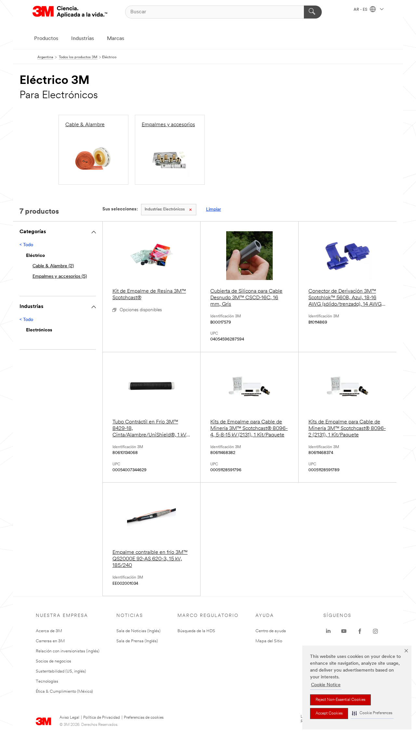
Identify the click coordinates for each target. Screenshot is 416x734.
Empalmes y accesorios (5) (59, 276)
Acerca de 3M (49, 631)
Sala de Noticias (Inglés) (138, 631)
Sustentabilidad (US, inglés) (61, 671)
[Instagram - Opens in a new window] (375, 631)
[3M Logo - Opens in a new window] (69, 12)
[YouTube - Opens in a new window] (344, 631)
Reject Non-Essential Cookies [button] (340, 700)
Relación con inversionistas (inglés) (67, 651)
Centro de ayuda (270, 631)
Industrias (82, 38)
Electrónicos (165, 209)
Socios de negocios (53, 661)
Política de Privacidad (101, 718)
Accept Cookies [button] (329, 713)
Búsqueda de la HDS (196, 631)
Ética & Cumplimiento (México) (64, 691)
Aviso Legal (69, 718)
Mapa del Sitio (268, 641)
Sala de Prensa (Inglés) (137, 641)
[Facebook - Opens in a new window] (360, 631)
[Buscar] (313, 12)
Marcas (115, 38)
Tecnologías (47, 681)
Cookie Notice (326, 685)
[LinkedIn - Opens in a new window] (328, 631)
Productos (46, 38)
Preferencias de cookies (143, 718)
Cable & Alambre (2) (53, 266)
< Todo (26, 245)
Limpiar (213, 209)
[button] (372, 713)
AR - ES (361, 10)
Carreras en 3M (50, 641)
